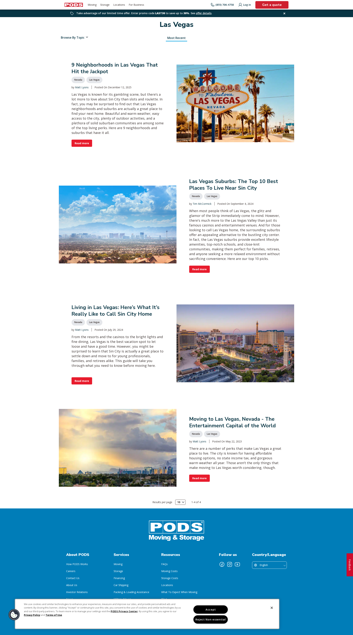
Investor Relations (77, 592)
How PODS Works (77, 564)
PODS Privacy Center (124, 611)
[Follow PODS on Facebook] (222, 564)
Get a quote (272, 5)
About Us (71, 585)
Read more (82, 143)
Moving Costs (169, 571)
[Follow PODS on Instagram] (230, 564)
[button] (14, 615)
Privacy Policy (32, 615)
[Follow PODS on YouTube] (237, 564)
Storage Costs (169, 578)
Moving (118, 564)
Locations (167, 585)
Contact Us (72, 578)
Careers (70, 571)
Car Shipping (121, 585)
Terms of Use (54, 615)
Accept (211, 609)
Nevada (78, 79)
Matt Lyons (82, 87)
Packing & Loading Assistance (131, 592)
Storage (118, 571)
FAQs (164, 564)
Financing (119, 578)
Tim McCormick (202, 203)
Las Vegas (94, 79)
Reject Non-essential (210, 619)
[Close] (272, 608)
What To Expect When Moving (179, 592)
